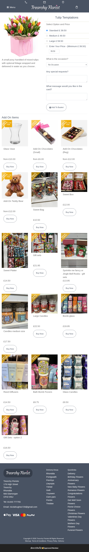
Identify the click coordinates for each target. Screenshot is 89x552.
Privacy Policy (52, 541)
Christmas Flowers (76, 513)
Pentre (49, 500)
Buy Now (10, 167)
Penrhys (50, 480)
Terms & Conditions (39, 541)
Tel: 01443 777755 (12, 502)
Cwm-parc (51, 497)
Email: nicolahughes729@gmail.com (20, 507)
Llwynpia (50, 483)
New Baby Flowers (76, 487)
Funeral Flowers (75, 530)
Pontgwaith (51, 477)
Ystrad (49, 487)
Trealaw (50, 503)
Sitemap (28, 541)
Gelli (48, 490)
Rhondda (50, 473)
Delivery (71, 473)
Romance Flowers (76, 490)
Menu (12, 7)
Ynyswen (50, 493)
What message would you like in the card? (64, 88)
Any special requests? (57, 71)
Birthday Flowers (75, 477)
